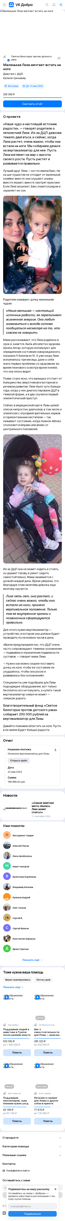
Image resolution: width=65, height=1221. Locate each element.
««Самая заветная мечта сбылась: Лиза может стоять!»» (43, 807)
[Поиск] (47, 5)
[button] (32, 1138)
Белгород (13, 86)
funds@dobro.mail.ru (18, 1170)
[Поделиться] (59, 58)
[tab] (17, 980)
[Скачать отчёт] (55, 751)
